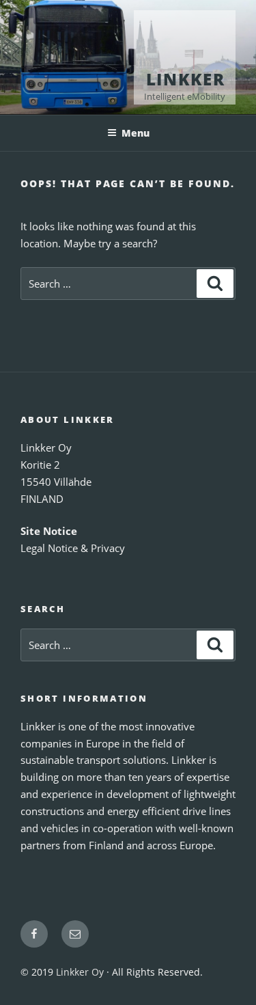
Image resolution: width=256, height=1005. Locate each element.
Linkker (185, 79)
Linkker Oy (80, 971)
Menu (136, 132)
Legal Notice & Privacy (72, 548)
